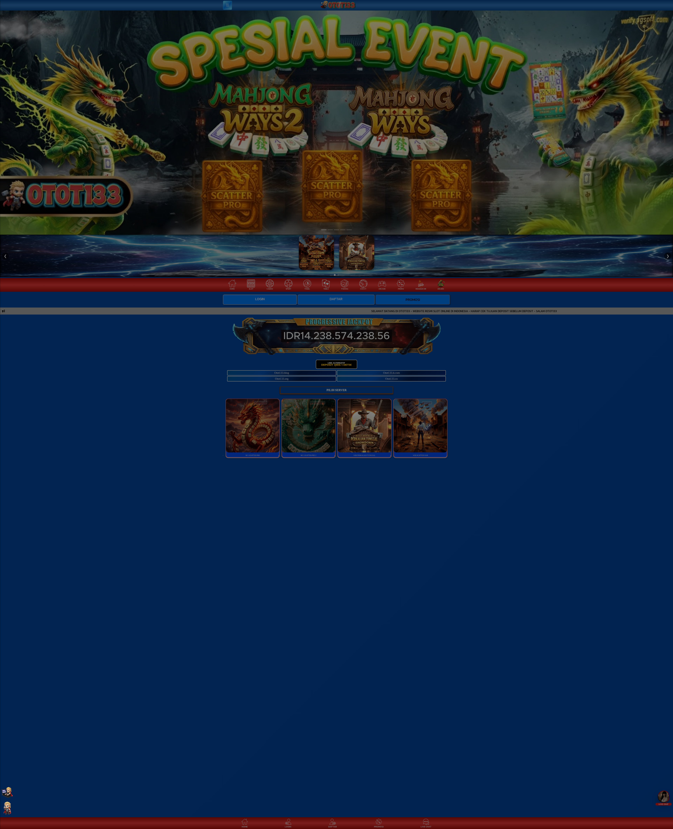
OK (336, 458)
